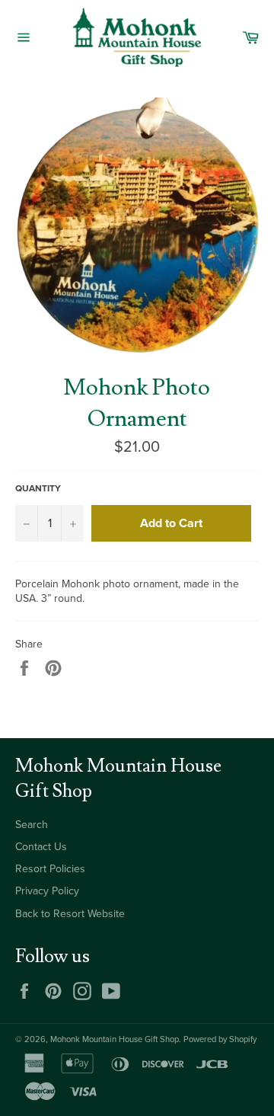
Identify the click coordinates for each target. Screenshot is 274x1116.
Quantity (38, 488)
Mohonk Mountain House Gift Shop (114, 1039)
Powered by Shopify (219, 1039)
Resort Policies (50, 868)
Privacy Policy (47, 890)
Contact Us (41, 846)
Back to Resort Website (70, 913)
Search (31, 824)
